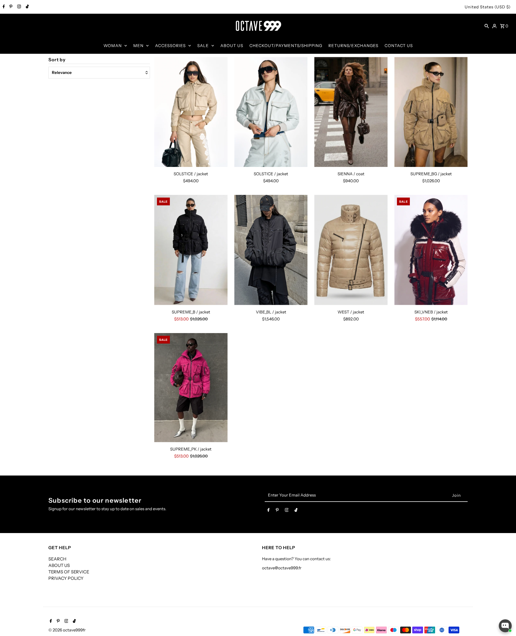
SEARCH (57, 559)
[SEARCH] (486, 26)
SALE (203, 45)
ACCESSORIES (170, 45)
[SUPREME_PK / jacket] (191, 387)
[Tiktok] (26, 7)
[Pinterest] (10, 7)
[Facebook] (3, 7)
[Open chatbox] (505, 625)
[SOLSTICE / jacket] (191, 112)
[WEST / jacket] (351, 250)
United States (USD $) (488, 6)
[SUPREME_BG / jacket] (431, 112)
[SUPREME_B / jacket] (191, 250)
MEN (138, 45)
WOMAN (112, 45)
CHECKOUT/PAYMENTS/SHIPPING (285, 45)
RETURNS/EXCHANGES (353, 45)
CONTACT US (399, 45)
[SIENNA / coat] (351, 112)
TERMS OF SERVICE (68, 571)
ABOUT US (231, 45)
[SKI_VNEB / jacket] (431, 250)
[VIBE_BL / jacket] (271, 250)
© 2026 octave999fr (67, 630)
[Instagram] (18, 7)
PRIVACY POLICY (66, 578)
